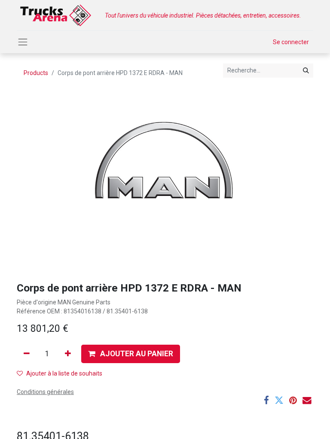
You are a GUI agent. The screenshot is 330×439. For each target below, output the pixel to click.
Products (36, 72)
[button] (130, 354)
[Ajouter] (68, 354)
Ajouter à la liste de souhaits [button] (64, 373)
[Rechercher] (306, 70)
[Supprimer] (27, 354)
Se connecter (291, 42)
